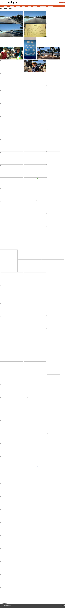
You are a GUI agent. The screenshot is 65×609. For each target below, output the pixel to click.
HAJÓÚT (29, 6)
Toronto (5, 6)
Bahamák (35, 6)
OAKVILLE (12, 6)
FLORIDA (23, 6)
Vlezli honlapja (8, 2)
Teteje (64, 605)
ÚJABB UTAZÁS (43, 6)
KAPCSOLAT (50, 6)
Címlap (2, 603)
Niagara (18, 6)
